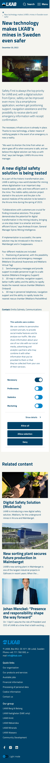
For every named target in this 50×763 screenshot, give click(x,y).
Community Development (15, 737)
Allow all (25, 425)
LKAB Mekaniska (11, 723)
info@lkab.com (14, 655)
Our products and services (15, 672)
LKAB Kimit (8, 718)
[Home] (3, 12)
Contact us (8, 696)
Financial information (13, 682)
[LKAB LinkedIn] (16, 747)
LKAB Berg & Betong (12, 708)
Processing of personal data (16, 687)
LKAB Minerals (10, 728)
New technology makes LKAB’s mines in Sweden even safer (26, 15)
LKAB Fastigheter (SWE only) (16, 713)
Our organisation (11, 667)
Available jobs (9, 677)
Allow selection (25, 433)
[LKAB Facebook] (4, 747)
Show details (31, 417)
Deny (25, 442)
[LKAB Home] (9, 4)
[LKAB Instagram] (10, 747)
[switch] (39, 388)
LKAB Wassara (10, 732)
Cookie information (12, 692)
